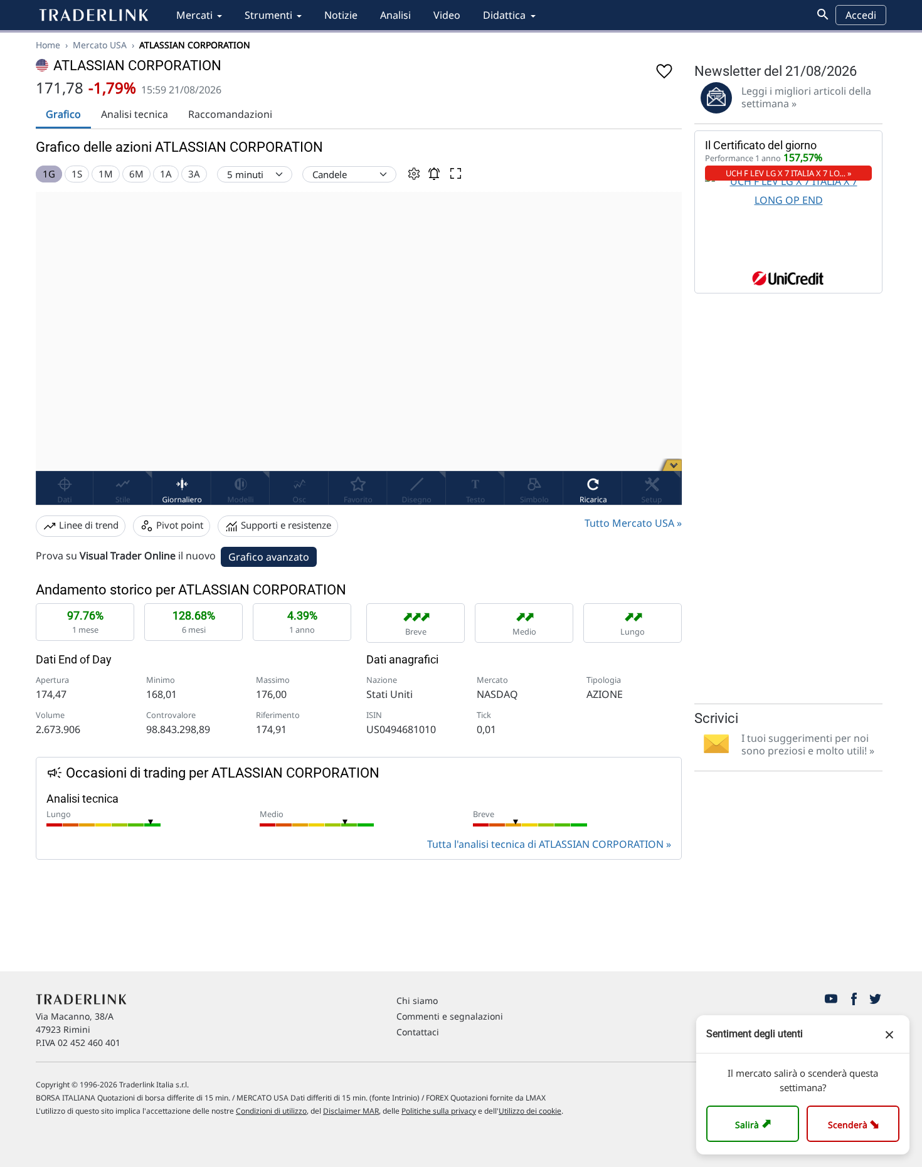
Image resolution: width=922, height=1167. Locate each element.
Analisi (395, 15)
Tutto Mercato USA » (633, 523)
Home (48, 45)
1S (77, 173)
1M (105, 173)
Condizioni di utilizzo (271, 1111)
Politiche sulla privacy (438, 1111)
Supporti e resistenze (284, 525)
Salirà (755, 1123)
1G (49, 173)
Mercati (194, 15)
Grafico (63, 114)
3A (194, 173)
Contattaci (417, 1032)
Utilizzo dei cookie (530, 1111)
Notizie (341, 15)
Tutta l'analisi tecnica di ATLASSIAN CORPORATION (545, 844)
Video (446, 15)
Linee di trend (87, 525)
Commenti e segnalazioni (449, 1016)
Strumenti (268, 15)
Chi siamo (417, 1000)
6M (136, 173)
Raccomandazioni (230, 114)
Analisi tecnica (134, 114)
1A (166, 173)
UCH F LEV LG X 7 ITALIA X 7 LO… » (789, 173)
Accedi (860, 15)
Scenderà (856, 1123)
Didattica (504, 15)
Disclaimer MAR (351, 1111)
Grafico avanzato (268, 557)
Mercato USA (100, 45)
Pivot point (178, 525)
